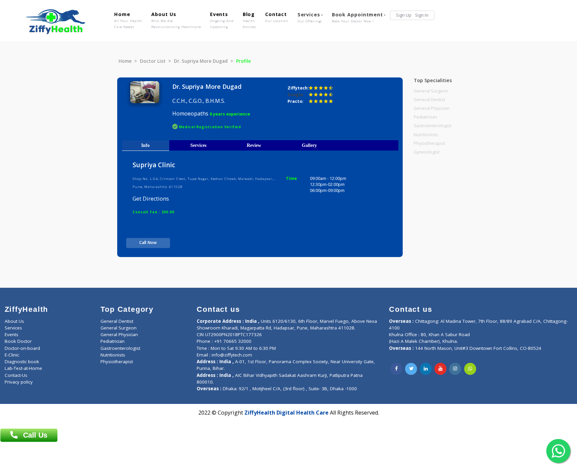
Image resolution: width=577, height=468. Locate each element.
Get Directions (151, 198)
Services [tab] (198, 145)
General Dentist (429, 99)
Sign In (421, 15)
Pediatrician (425, 117)
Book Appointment (357, 17)
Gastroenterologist (432, 126)
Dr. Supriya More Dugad (201, 61)
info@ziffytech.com (232, 355)
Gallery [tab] (309, 145)
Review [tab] (254, 145)
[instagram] (455, 369)
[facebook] (396, 369)
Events (222, 20)
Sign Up (403, 15)
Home (128, 20)
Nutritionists (426, 135)
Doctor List (153, 61)
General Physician (431, 108)
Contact (276, 17)
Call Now (148, 242)
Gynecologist (426, 152)
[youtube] (440, 369)
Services (310, 17)
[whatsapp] (470, 369)
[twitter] (411, 369)
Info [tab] (145, 145)
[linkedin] (426, 369)
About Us (176, 20)
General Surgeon (431, 91)
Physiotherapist (429, 143)
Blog (249, 20)
